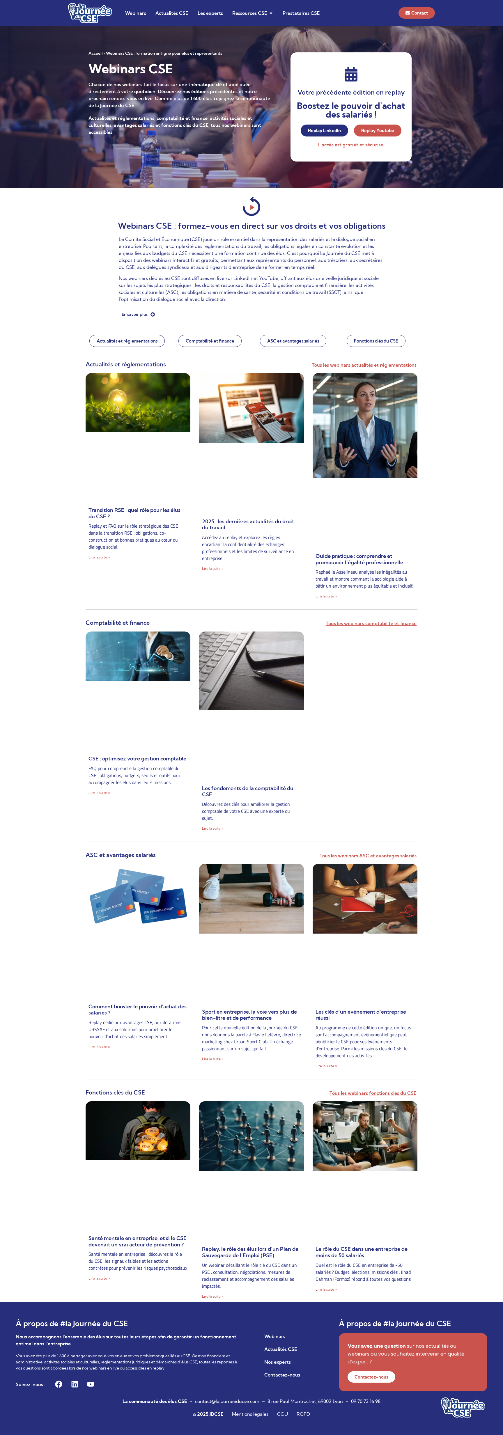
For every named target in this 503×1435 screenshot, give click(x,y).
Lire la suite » (99, 557)
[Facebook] (58, 1384)
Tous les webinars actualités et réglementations (364, 365)
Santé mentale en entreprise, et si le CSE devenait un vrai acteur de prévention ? (137, 1241)
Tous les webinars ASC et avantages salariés (368, 855)
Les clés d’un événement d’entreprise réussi (361, 1014)
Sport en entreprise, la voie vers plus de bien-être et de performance (249, 1014)
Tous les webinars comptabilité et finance (371, 623)
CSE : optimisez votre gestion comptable (137, 758)
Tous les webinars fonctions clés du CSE (373, 1093)
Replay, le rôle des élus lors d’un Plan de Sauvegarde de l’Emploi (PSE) (250, 1252)
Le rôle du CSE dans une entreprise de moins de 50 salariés (362, 1252)
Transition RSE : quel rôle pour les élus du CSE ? (134, 513)
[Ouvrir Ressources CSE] (271, 13)
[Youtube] (90, 1384)
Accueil (95, 53)
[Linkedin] (74, 1384)
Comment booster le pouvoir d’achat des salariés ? (137, 1009)
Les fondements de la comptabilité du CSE (247, 791)
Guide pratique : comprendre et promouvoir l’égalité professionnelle (359, 559)
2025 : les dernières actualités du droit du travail (248, 524)
